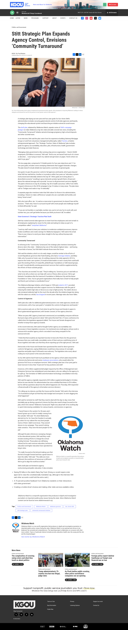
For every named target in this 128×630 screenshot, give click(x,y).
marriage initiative (64, 256)
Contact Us (73, 18)
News (26, 18)
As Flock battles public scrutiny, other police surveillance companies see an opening (77, 573)
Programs (35, 18)
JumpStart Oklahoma (39, 225)
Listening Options (75, 605)
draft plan (24, 127)
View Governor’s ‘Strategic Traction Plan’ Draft (34, 216)
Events (62, 18)
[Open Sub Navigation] (21, 18)
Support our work (98, 601)
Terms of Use (51, 601)
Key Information (51, 605)
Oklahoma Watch (41, 506)
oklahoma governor (55, 506)
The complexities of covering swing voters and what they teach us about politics (23, 558)
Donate (113, 4)
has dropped (40, 294)
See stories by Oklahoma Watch (33, 537)
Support (45, 18)
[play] (12, 13)
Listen (18, 18)
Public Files (50, 609)
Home (12, 18)
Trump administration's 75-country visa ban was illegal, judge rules (49, 573)
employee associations (50, 360)
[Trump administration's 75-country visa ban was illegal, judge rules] (50, 560)
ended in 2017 (63, 285)
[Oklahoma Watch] (16, 527)
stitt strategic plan (22, 510)
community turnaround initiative (41, 510)
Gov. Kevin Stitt (69, 506)
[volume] (17, 13)
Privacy (72, 601)
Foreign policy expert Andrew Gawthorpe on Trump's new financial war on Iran (102, 558)
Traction (64, 141)
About (54, 18)
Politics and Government (19, 27)
